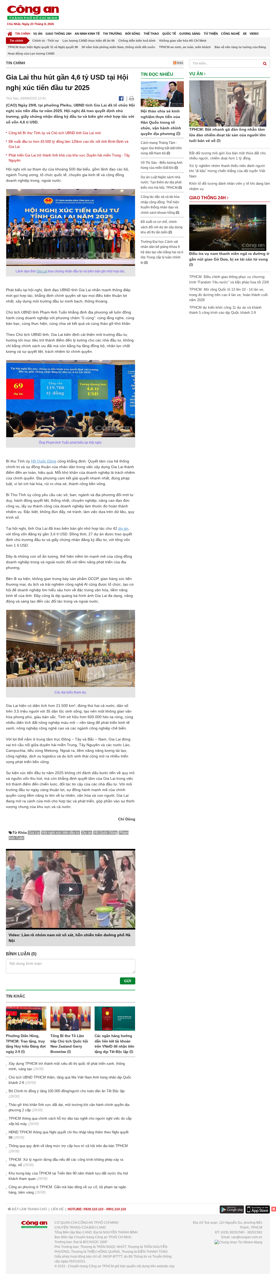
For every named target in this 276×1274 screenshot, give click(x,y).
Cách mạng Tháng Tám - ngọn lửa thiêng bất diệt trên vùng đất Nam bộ (161, 148)
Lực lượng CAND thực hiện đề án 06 (89, 40)
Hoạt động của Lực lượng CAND (31, 53)
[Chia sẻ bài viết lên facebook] (121, 98)
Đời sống (132, 33)
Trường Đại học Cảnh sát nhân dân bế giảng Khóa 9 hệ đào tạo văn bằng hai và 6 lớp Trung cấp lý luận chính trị (162, 252)
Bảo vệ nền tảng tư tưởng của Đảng (240, 47)
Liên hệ (57, 1209)
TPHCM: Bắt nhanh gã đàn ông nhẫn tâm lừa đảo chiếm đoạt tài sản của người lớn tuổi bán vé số (227, 135)
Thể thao (151, 33)
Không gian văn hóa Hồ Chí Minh (182, 40)
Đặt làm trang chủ (29, 1209)
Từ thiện (211, 33)
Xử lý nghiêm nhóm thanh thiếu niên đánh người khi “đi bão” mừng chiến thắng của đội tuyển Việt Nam (227, 171)
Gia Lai (42, 271)
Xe (245, 33)
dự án (123, 528)
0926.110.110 (94, 1209)
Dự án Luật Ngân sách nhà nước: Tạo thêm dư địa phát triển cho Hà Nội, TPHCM (161, 182)
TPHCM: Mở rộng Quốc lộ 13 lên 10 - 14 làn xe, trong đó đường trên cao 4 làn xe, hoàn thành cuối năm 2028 (228, 294)
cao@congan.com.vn (246, 1237)
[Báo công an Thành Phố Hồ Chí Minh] (33, 12)
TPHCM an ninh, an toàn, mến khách (185, 47)
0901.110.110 (116, 1209)
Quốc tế (169, 33)
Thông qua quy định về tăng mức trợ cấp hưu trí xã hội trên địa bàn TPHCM (68, 1146)
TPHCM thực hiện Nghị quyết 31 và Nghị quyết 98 (43, 47)
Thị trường (112, 33)
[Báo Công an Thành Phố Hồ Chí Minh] (10, 32)
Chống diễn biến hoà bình (137, 40)
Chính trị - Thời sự (45, 40)
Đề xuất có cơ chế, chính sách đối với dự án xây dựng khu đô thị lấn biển (161, 227)
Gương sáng (190, 33)
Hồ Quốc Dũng (43, 461)
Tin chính (22, 33)
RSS (179, 63)
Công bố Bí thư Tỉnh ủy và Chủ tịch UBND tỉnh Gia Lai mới (55, 133)
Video (254, 33)
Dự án (87, 833)
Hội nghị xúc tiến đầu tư (61, 833)
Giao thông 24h (58, 33)
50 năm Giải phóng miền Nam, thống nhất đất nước (118, 47)
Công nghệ (230, 33)
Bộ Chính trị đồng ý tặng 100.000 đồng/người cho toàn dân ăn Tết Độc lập (67, 1091)
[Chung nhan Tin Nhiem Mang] (238, 1242)
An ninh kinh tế (87, 33)
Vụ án (37, 33)
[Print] (131, 98)
